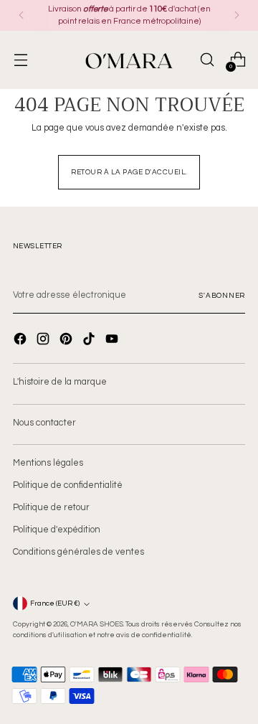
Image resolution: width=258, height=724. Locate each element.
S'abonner (222, 295)
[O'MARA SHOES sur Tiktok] (90, 341)
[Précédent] (21, 15)
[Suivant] (236, 15)
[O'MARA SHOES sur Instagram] (44, 341)
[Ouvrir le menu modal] (20, 60)
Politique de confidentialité (68, 485)
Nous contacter (44, 423)
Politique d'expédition (56, 530)
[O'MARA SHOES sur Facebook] (21, 341)
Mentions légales (48, 463)
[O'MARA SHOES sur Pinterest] (67, 341)
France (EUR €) (55, 603)
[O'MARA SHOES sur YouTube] (113, 341)
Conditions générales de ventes (78, 552)
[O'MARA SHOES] (129, 60)
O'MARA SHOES (96, 624)
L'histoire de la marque (60, 382)
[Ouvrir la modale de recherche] (206, 60)
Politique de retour (51, 507)
